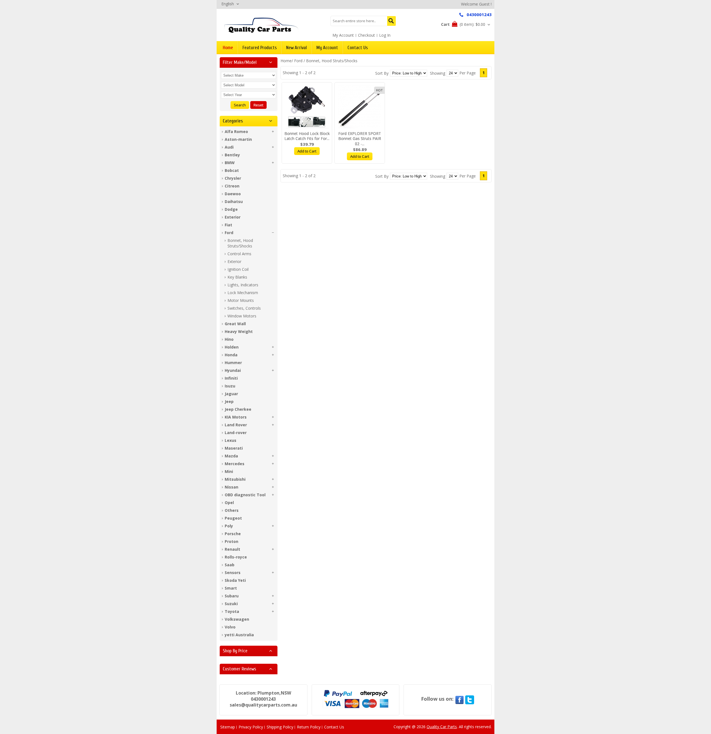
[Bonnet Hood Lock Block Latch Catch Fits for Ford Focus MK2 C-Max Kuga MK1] (307, 106)
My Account (343, 35)
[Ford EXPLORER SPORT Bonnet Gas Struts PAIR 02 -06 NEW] (360, 106)
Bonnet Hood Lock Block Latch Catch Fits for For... (307, 136)
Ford (298, 60)
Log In (384, 35)
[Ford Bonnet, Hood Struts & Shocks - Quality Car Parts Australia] (261, 25)
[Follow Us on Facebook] (459, 698)
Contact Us (334, 727)
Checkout (366, 35)
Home (286, 60)
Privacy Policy (251, 727)
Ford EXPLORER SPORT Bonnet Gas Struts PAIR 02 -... (359, 139)
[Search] (391, 21)
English (227, 3)
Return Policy (309, 727)
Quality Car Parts (442, 726)
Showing (437, 73)
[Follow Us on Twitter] (469, 698)
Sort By (382, 73)
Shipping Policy (280, 727)
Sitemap (227, 727)
